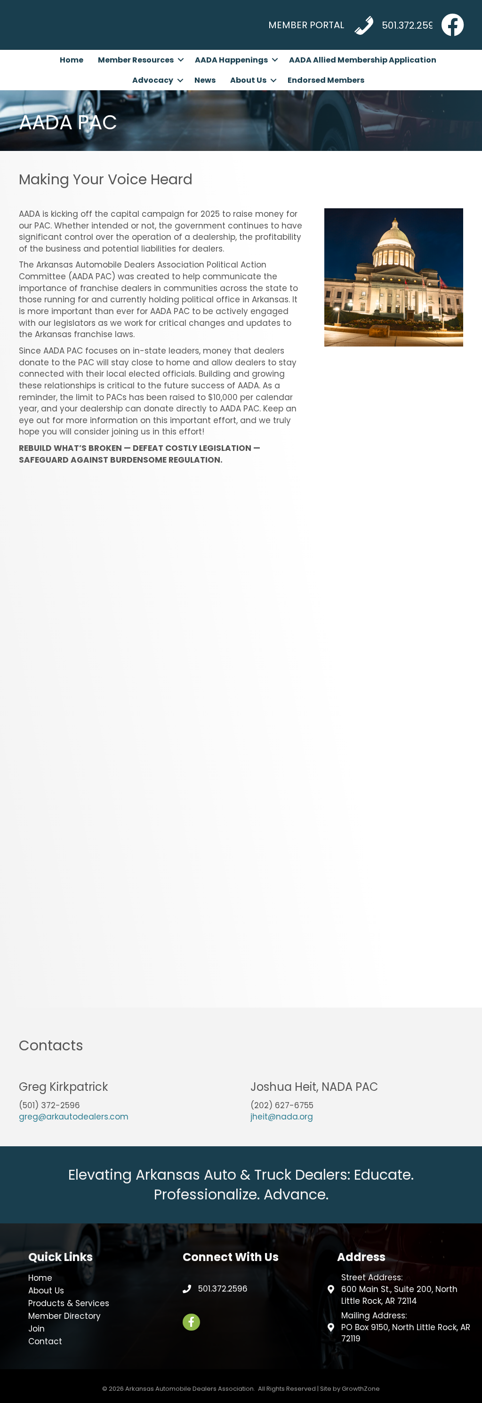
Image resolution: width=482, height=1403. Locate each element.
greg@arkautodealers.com (74, 1116)
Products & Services (68, 1303)
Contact (45, 1341)
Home (71, 60)
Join (36, 1328)
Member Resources (136, 60)
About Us (248, 80)
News (205, 80)
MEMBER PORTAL (306, 25)
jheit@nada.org (281, 1116)
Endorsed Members (326, 80)
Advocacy (152, 80)
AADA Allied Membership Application (362, 60)
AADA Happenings (231, 60)
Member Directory (64, 1316)
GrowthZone (361, 1388)
